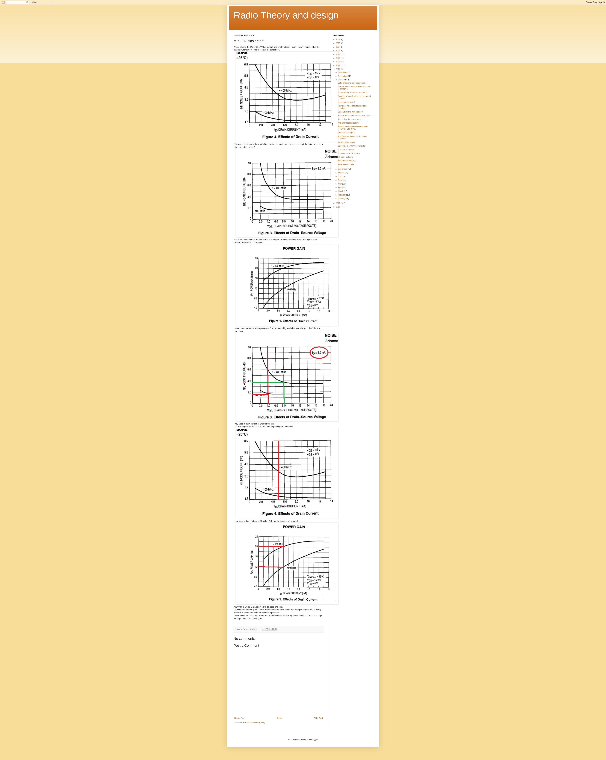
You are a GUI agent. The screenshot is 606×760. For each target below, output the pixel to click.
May (340, 184)
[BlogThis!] (266, 629)
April (340, 187)
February (342, 195)
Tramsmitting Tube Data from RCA (352, 93)
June (340, 180)
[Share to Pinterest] (275, 629)
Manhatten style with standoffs (350, 112)
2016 (338, 207)
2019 (338, 65)
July (340, 176)
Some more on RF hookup (349, 153)
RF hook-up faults (345, 157)
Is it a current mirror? (346, 102)
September (343, 169)
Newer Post (239, 718)
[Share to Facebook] (272, 629)
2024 (338, 47)
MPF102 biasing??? (346, 133)
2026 (338, 40)
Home (279, 718)
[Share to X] (269, 629)
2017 (338, 203)
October (341, 80)
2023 (338, 51)
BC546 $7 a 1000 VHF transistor (351, 146)
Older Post (318, 718)
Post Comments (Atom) (255, 723)
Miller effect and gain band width (351, 83)
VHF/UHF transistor (346, 150)
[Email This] (263, 629)
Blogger (314, 740)
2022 (338, 54)
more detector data (346, 164)
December (343, 72)
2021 (338, 58)
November (343, 76)
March (341, 191)
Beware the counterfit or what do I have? (355, 116)
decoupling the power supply (350, 119)
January (341, 199)
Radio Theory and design (286, 15)
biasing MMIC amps (346, 142)
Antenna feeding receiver (348, 123)
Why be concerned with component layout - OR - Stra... (353, 128)
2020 (338, 62)
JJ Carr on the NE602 (347, 161)
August (341, 173)
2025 (338, 43)
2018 (338, 69)
